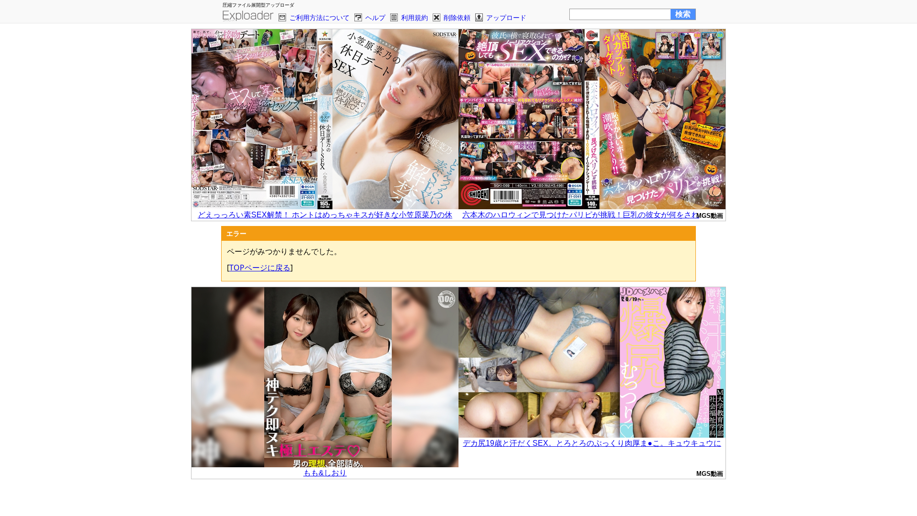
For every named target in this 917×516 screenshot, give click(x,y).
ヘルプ (375, 17)
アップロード (506, 17)
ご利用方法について (319, 17)
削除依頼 (457, 17)
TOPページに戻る (259, 267)
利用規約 (414, 17)
